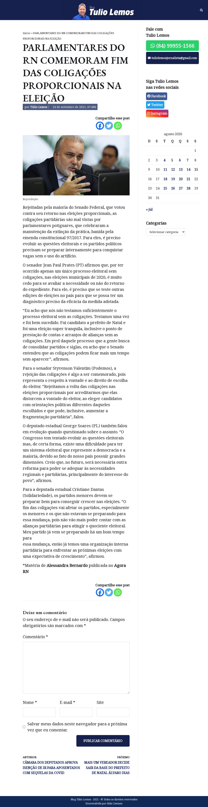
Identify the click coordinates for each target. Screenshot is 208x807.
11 (165, 169)
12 (173, 169)
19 (173, 179)
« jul (149, 209)
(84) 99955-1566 (174, 45)
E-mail (67, 702)
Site (100, 702)
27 (181, 188)
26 (173, 188)
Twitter (157, 105)
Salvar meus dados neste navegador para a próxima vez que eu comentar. (77, 727)
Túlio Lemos (38, 107)
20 (181, 179)
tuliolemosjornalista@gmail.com (174, 58)
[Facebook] (100, 126)
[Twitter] (109, 126)
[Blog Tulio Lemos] (104, 10)
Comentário (35, 636)
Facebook (158, 96)
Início (26, 33)
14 (188, 169)
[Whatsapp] (118, 126)
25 (165, 188)
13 (181, 169)
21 (188, 179)
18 (165, 179)
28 (188, 188)
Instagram (158, 113)
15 (196, 169)
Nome (30, 702)
